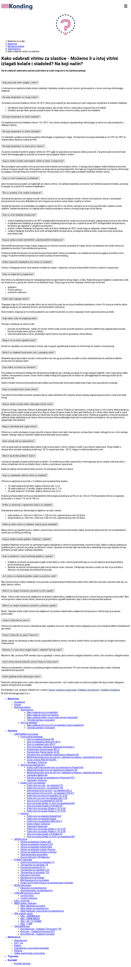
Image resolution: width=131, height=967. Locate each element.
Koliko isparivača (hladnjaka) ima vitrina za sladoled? (27, 262)
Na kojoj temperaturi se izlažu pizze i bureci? (23, 146)
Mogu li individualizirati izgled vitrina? (20, 426)
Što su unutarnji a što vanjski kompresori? (22, 193)
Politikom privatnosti (88, 689)
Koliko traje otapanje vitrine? (16, 299)
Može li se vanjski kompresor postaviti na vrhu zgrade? (28, 591)
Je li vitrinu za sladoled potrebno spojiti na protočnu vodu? (29, 576)
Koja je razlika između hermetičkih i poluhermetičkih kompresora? (33, 240)
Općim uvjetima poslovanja (62, 689)
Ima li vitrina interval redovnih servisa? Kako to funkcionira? (30, 662)
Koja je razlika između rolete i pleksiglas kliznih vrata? (28, 404)
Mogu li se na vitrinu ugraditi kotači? (19, 340)
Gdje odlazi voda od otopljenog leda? (20, 318)
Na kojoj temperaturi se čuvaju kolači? (20, 97)
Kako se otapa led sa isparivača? (18, 274)
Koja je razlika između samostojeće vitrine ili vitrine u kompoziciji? (33, 161)
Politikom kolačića (110, 689)
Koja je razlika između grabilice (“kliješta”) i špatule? (27, 539)
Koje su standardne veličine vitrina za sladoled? (25, 475)
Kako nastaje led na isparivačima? (18, 441)
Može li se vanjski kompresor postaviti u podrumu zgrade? (30, 605)
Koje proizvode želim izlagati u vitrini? (20, 82)
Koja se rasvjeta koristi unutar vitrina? (20, 389)
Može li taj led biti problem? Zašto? (19, 456)
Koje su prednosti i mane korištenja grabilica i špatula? (28, 556)
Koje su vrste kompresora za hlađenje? (21, 178)
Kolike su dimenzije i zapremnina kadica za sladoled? (27, 505)
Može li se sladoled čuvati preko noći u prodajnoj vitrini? (28, 352)
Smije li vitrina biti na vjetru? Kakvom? (20, 635)
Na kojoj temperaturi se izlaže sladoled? (21, 116)
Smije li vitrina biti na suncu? (16, 620)
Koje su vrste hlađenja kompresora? (19, 215)
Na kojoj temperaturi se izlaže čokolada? (21, 131)
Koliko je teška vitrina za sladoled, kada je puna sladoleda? (30, 524)
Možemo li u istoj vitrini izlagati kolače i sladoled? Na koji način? (32, 650)
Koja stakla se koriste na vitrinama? (19, 367)
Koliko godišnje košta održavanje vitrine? (21, 676)
